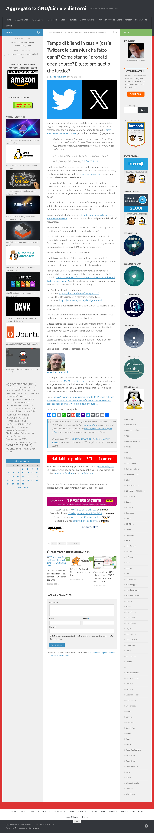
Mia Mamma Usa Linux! (75, 381)
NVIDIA (29, 433)
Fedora (11, 405)
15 (18, 476)
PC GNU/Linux (37, 20)
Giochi (128, 518)
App (127, 436)
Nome (52, 619)
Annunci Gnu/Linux (133, 430)
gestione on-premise (92, 174)
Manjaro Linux (11, 430)
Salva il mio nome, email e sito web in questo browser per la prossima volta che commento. (81, 637)
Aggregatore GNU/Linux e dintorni (46, 8)
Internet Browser (18, 414)
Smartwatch (131, 706)
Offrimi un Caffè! (87, 20)
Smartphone (131, 700)
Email (86, 619)
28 (13, 484)
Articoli (9, 390)
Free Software (25, 405)
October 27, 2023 (89, 161)
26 (37, 480)
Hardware (130, 535)
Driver (20, 402)
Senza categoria (132, 678)
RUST (34, 442)
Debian (12, 396)
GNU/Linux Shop (21, 20)
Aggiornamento (21, 384)
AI (9, 387)
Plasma (9, 436)
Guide (63, 20)
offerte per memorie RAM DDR (85, 513)
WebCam (129, 788)
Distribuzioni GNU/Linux (135, 491)
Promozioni (130, 645)
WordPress (130, 794)
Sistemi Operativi (132, 695)
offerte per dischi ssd (84, 509)
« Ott (20, 487)
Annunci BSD (131, 425)
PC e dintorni (131, 634)
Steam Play (130, 728)
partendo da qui (90, 425)
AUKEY (129, 452)
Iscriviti (9, 26)
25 (32, 480)
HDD (128, 540)
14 (13, 476)
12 (37, 473)
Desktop (24, 396)
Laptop (129, 568)
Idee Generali (131, 546)
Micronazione (131, 579)
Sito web (53, 627)
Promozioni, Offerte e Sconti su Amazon (115, 20)
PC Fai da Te (52, 20)
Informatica (26, 411)
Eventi (128, 502)
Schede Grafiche (132, 673)
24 (28, 480)
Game (10, 408)
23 (23, 480)
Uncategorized (132, 766)
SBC (127, 667)
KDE (10, 418)
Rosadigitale (131, 656)
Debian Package (132, 474)
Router (129, 662)
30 (23, 484)
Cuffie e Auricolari (133, 469)
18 (32, 476)
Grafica (10, 412)
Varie (128, 772)
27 (8, 484)
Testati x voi (130, 761)
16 (23, 476)
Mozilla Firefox (15, 433)
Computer (21, 393)
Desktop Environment (20, 399)
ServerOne (130, 684)
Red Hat (25, 442)
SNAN (128, 711)
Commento (54, 602)
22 (18, 480)
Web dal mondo (97, 32)
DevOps (11, 402)
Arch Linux (29, 387)
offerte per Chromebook (84, 517)
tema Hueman (35, 828)
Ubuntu (14, 448)
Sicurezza (73, 20)
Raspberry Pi (12, 442)
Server (69, 544)
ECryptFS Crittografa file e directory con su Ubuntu (80, 572)
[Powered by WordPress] (15, 828)
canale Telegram (106, 466)
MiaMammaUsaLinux (57, 77)
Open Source (54, 32)
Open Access (131, 612)
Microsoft (22, 430)
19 (37, 476)
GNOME (21, 408)
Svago (128, 733)
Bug (18, 390)
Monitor (129, 601)
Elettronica (130, 496)
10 (28, 473)
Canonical (29, 390)
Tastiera (129, 744)
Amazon (129, 419)
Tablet (128, 739)
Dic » (26, 487)
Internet (129, 552)
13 (8, 476)
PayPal (128, 629)
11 (32, 473)
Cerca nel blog (129, 106)
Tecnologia (81, 32)
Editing (28, 402)
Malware (24, 427)
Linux (26, 424)
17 (28, 476)
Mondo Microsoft (133, 596)
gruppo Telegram (84, 473)
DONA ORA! (136, 94)
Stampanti (130, 722)
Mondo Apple (131, 585)
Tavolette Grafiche (133, 750)
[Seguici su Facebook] (38, 32)
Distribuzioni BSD (132, 485)
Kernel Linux (16, 420)
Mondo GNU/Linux (133, 590)
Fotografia (130, 507)
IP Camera (130, 557)
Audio (128, 447)
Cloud (54, 544)
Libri (127, 574)
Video (128, 777)
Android (18, 387)
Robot (128, 651)
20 (8, 480)
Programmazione (16, 439)
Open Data (130, 618)
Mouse (128, 607)
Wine (9, 452)
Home (8, 20)
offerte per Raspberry (85, 520)
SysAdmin (19, 445)
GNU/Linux (130, 524)
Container (33, 393)
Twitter (76, 544)
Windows (30, 449)
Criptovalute (131, 463)
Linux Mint (12, 427)
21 (13, 480)
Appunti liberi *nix (133, 441)
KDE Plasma (22, 418)
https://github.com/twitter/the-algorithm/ (79, 293)
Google (32, 408)
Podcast (19, 436)
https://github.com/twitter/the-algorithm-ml (80, 300)
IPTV (128, 563)
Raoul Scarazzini (57, 372)
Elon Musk (61, 544)
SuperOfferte (141, 20)
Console (129, 458)
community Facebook (64, 473)
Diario (128, 480)
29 (18, 484)
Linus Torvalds (13, 424)
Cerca (143, 110)
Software (67, 32)
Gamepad (130, 513)
